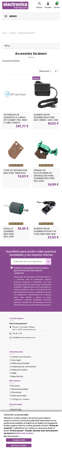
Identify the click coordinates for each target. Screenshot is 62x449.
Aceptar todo (18, 440)
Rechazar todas (18, 445)
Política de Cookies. (24, 433)
